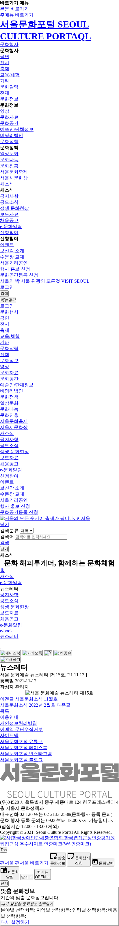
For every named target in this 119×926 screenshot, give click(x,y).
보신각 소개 (12, 250)
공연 (4, 56)
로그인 (7, 287)
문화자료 (9, 117)
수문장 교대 (12, 256)
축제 (4, 68)
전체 (4, 92)
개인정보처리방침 (18, 723)
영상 (4, 111)
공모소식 (9, 202)
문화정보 (9, 99)
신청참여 (9, 232)
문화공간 (9, 123)
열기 (27, 904)
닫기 (4, 524)
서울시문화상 (14, 177)
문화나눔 (9, 159)
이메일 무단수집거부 (21, 729)
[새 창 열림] (59, 843)
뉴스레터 (9, 636)
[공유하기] (0, 648)
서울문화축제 (14, 171)
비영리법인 (11, 135)
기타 (4, 80)
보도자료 (9, 214)
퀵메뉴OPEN (41, 874)
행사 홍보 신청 (15, 268)
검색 (4, 542)
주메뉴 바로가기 (17, 14)
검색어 (7, 536)
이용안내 (9, 717)
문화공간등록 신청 (19, 275)
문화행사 (9, 44)
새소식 (7, 184)
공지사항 (9, 196)
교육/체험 (10, 74)
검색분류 (9, 530)
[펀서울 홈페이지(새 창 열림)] (45, 518)
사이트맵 (9, 735)
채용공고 (9, 220)
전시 (4, 62)
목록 (4, 711)
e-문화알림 (11, 226)
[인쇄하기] (10, 659)
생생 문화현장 (14, 208)
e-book (6, 630)
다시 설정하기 (15, 922)
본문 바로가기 (14, 8)
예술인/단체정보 (17, 129)
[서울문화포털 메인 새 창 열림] (59, 795)
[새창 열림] (10, 653)
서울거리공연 (14, 262)
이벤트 (7, 244)
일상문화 (9, 153)
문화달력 (9, 86)
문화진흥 (9, 165)
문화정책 (9, 141)
